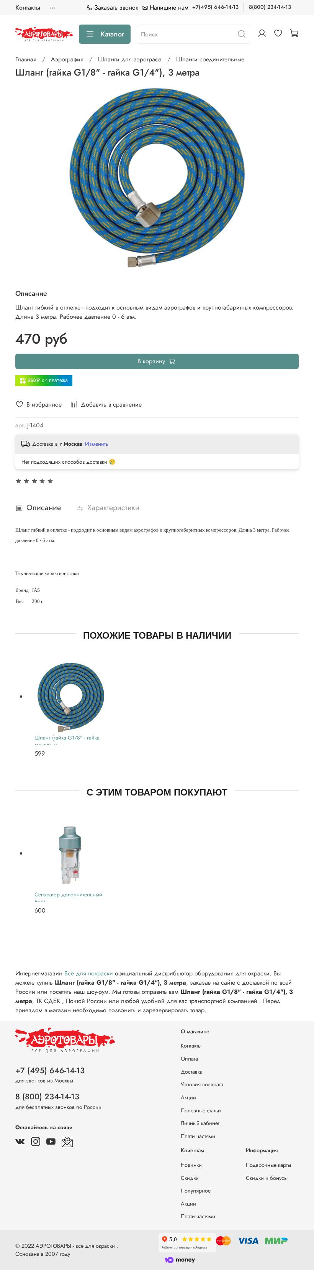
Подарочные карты (268, 1165)
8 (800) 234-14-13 (47, 1096)
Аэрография (67, 59)
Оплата (189, 1058)
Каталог (112, 34)
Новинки (191, 1165)
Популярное (196, 1190)
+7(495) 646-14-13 (215, 7)
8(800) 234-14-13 (270, 7)
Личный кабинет (200, 1123)
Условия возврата (202, 1084)
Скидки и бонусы (267, 1178)
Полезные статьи (201, 1110)
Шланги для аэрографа (130, 59)
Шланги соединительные (210, 59)
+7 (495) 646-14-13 (50, 1070)
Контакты (27, 7)
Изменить (96, 443)
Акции (188, 1097)
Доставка (192, 1072)
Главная (25, 59)
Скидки (190, 1178)
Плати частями (198, 1136)
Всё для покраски (88, 973)
